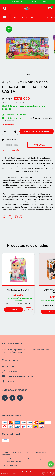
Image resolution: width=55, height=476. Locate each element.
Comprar (13, 310)
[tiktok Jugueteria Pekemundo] (20, 398)
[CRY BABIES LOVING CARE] (28, 309)
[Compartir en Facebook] (10, 218)
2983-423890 (11, 371)
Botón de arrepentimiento (11, 461)
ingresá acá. (43, 459)
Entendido (48, 473)
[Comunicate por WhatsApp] (51, 464)
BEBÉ (15, 18)
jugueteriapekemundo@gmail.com (19, 376)
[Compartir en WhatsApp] (4, 217)
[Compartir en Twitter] (16, 218)
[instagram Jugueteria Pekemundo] (5, 398)
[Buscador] (5, 9)
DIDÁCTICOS (28, 18)
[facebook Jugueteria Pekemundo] (12, 398)
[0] (50, 9)
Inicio (4, 82)
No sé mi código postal (10, 150)
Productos (13, 82)
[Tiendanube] (10, 466)
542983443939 (12, 366)
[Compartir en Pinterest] (21, 218)
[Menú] (5, 18)
